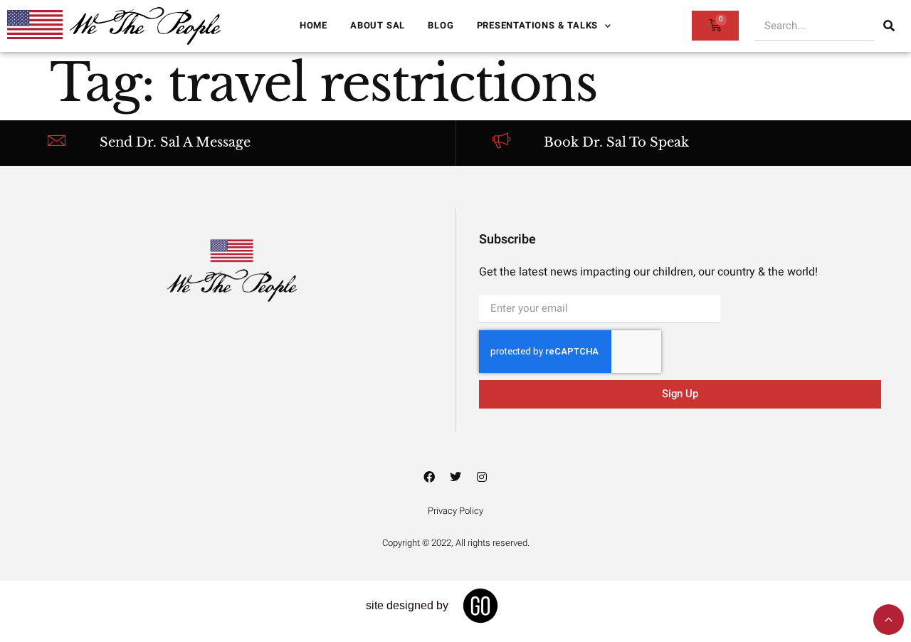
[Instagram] (481, 476)
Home (313, 25)
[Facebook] (429, 476)
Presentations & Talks (538, 25)
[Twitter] (455, 476)
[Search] (889, 26)
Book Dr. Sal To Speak (616, 142)
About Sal (377, 25)
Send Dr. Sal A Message (175, 142)
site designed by (407, 605)
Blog (440, 25)
